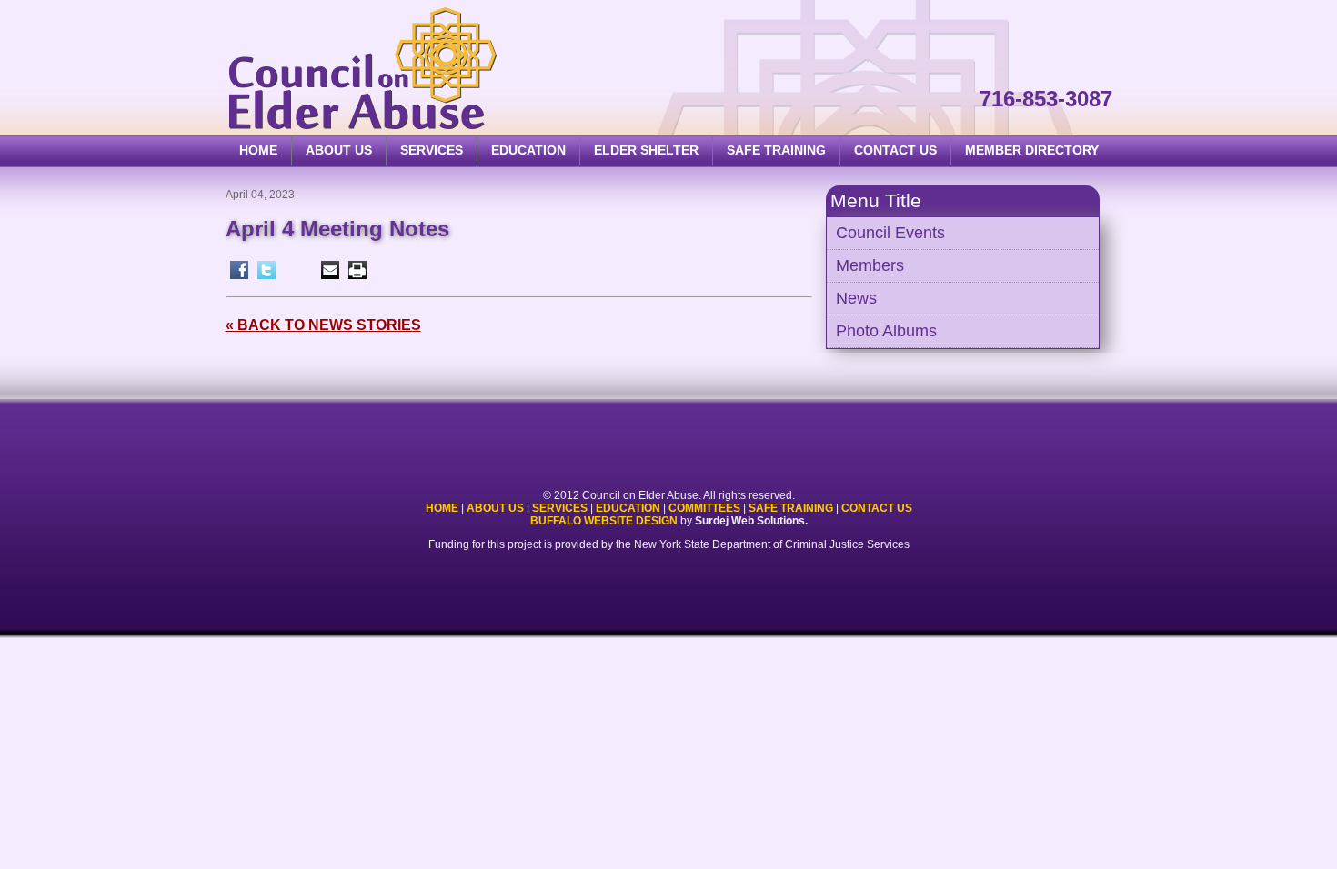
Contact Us (895, 150)
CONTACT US (876, 508)
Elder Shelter (646, 150)
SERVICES (431, 150)
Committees (704, 508)
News (856, 298)
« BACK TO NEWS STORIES (323, 325)
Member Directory (1032, 150)
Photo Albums (886, 331)
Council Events (890, 233)
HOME (258, 150)
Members (870, 265)
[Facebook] (239, 270)
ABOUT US (339, 150)
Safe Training (791, 508)
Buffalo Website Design (604, 520)
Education (628, 508)
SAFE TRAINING (776, 150)
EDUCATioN (528, 150)
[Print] (357, 270)
